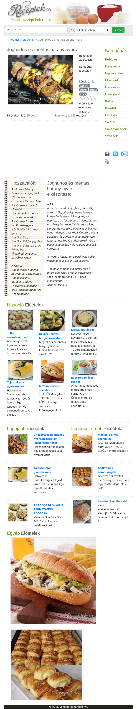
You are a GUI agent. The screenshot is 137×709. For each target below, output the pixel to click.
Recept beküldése (37, 20)
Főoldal (14, 20)
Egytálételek (114, 73)
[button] (12, 79)
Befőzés (111, 59)
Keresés (118, 29)
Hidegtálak (113, 94)
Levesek (111, 115)
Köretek (111, 108)
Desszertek (113, 66)
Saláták (110, 122)
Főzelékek (112, 87)
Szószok (111, 136)
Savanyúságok (116, 129)
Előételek (28, 39)
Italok (109, 101)
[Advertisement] (52, 149)
